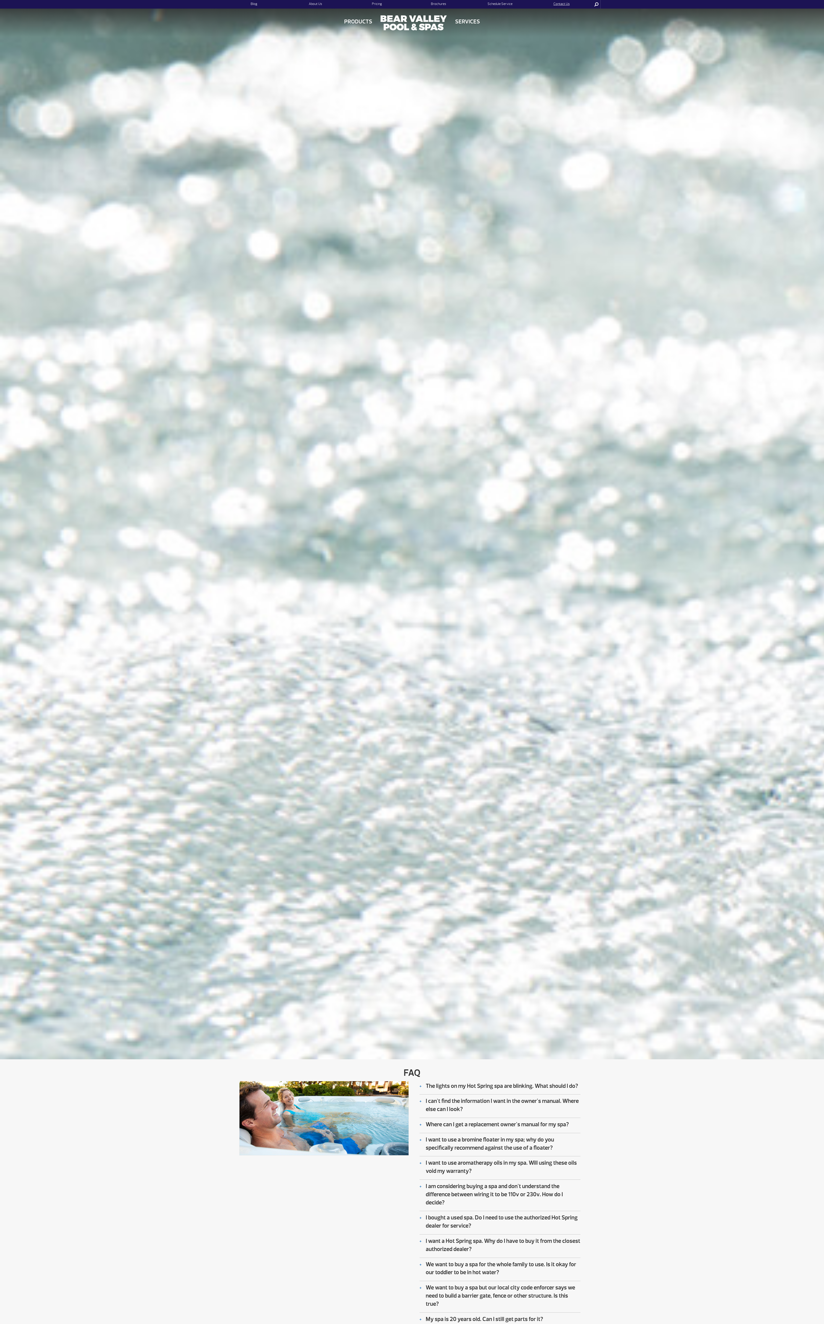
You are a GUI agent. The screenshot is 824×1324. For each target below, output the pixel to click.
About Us (315, 4)
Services (467, 21)
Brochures (438, 4)
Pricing (377, 4)
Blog (254, 4)
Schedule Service (500, 4)
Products (358, 21)
